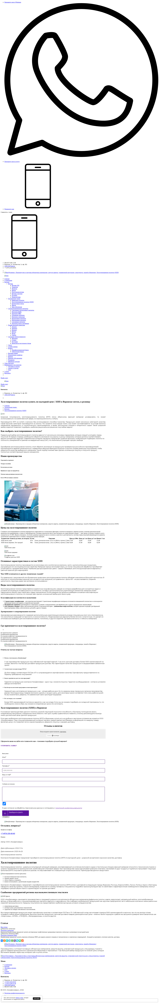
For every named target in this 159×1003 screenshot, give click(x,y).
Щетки (14, 332)
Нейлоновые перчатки (19, 320)
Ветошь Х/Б (15, 285)
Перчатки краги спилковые (20, 323)
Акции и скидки (13, 368)
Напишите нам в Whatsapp (12, 2)
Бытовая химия (13, 353)
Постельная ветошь (18, 292)
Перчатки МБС (16, 313)
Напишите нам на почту (12, 161)
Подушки (15, 341)
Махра (14, 290)
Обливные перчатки (18, 315)
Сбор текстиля (9, 363)
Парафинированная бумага (20, 350)
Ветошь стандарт (17, 293)
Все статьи (4, 927)
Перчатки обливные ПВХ (9, 935)
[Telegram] (9, 941)
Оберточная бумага (18, 351)
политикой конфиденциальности (68, 808)
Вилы (13, 333)
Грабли (14, 335)
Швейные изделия (14, 361)
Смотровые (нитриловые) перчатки (23, 310)
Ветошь (10, 284)
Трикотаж (15, 287)
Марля (14, 305)
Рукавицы (11, 360)
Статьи (6, 371)
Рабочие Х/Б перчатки (15, 358)
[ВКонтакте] (2, 941)
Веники (14, 330)
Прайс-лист (4, 378)
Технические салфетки (15, 355)
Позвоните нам (9, 209)
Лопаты (14, 327)
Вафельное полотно (18, 300)
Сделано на (49, 735)
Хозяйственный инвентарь (16, 325)
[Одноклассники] (4, 941)
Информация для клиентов (12, 365)
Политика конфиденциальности (14, 993)
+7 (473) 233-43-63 (8, 833)
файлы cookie (19, 997)
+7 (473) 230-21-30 (10, 983)
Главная (6, 279)
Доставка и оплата (14, 366)
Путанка (14, 295)
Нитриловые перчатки (19, 318)
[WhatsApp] (12, 941)
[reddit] (22, 941)
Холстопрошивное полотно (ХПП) (23, 302)
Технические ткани (14, 298)
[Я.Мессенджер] (7, 941)
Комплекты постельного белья (21, 343)
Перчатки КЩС (17, 312)
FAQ (9, 370)
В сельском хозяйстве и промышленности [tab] (14, 636)
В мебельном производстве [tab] (9, 634)
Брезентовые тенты (18, 303)
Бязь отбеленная (17, 307)
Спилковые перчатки (18, 322)
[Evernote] (20, 941)
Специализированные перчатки (18, 308)
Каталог (6, 282)
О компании (8, 280)
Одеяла (14, 340)
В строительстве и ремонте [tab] (9, 633)
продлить (63, 731)
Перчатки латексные (18, 317)
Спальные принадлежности (16, 337)
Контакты (7, 373)
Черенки (14, 328)
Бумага (10, 348)
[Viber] (15, 941)
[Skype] (17, 941)
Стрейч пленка (12, 346)
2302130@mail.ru (9, 266)
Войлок (10, 356)
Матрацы (15, 338)
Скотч (10, 345)
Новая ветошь (16, 297)
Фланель (14, 289)
